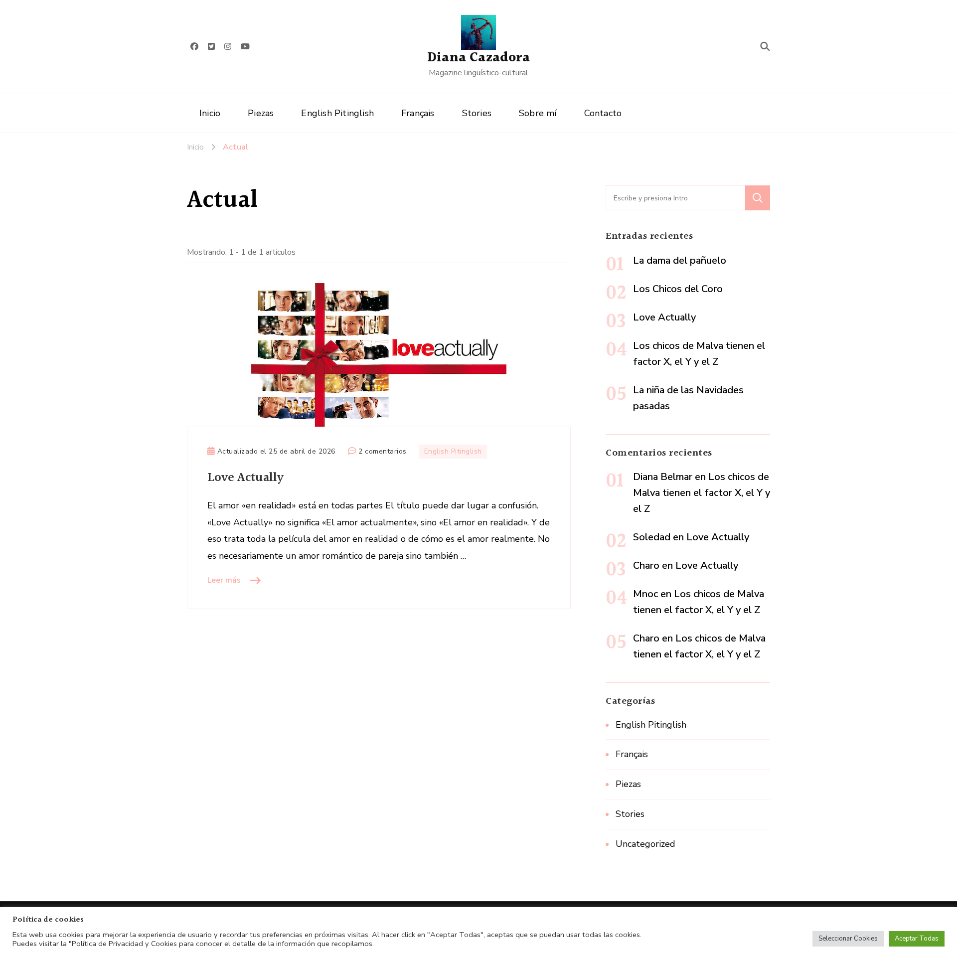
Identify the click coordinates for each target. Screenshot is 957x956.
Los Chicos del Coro (678, 289)
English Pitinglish (337, 113)
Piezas (261, 113)
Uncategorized (645, 844)
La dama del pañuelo (679, 260)
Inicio (209, 113)
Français (418, 113)
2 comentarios (382, 452)
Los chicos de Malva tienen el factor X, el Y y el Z (701, 492)
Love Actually (245, 477)
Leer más (224, 580)
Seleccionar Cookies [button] (848, 938)
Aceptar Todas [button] (917, 938)
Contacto (603, 113)
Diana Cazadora (478, 57)
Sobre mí (538, 113)
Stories (476, 113)
